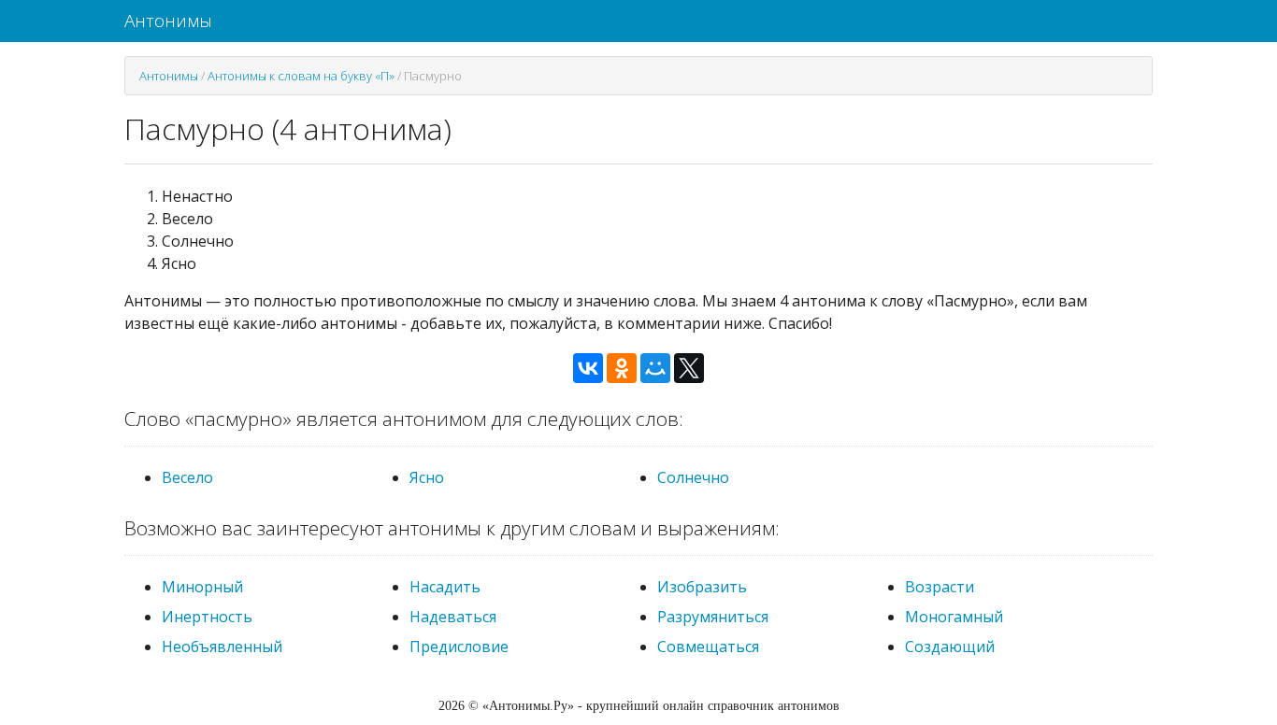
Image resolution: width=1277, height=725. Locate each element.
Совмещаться (708, 646)
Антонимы (168, 20)
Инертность (207, 616)
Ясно (426, 477)
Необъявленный (222, 646)
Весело (187, 477)
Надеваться (452, 616)
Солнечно (693, 477)
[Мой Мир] (655, 368)
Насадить (445, 586)
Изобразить (702, 586)
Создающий (950, 646)
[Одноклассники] (622, 368)
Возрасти (939, 586)
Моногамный (954, 616)
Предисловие (459, 646)
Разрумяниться (712, 616)
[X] (689, 368)
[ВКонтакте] (588, 368)
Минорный (202, 586)
